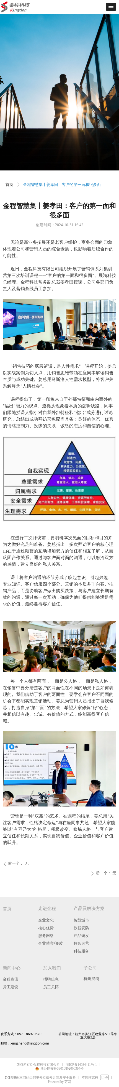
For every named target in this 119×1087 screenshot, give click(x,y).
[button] (111, 7)
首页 (9, 185)
